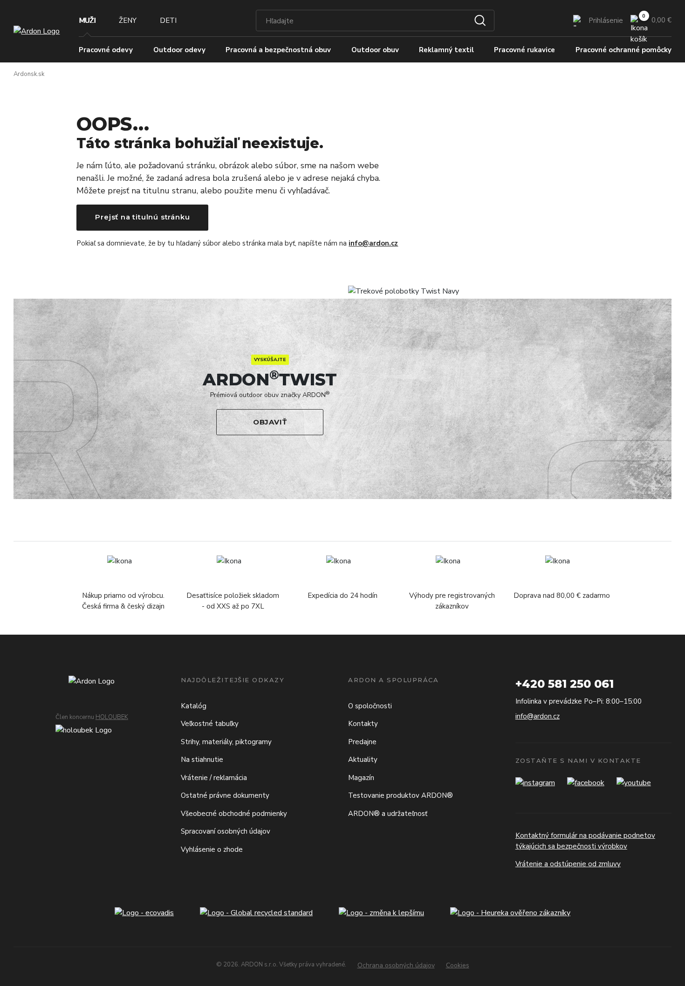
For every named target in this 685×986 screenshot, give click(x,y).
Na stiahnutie (202, 759)
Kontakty (363, 723)
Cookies (457, 965)
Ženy (128, 20)
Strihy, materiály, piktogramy (226, 741)
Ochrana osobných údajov (396, 965)
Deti (168, 20)
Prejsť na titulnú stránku (142, 216)
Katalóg (193, 706)
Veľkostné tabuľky (210, 723)
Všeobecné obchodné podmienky (234, 813)
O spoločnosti (370, 706)
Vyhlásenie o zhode (212, 849)
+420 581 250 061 (564, 684)
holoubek (112, 717)
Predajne (362, 741)
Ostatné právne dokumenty (225, 795)
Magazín (361, 777)
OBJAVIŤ (270, 422)
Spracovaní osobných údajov (225, 831)
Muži (87, 20)
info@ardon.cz (373, 243)
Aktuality (362, 759)
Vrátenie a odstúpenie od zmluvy (568, 864)
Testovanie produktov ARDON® (400, 795)
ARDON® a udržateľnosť (387, 813)
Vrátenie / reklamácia (214, 777)
